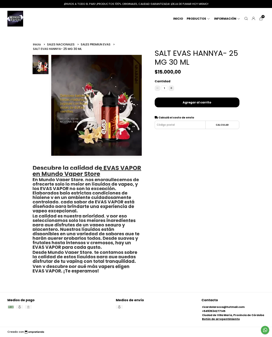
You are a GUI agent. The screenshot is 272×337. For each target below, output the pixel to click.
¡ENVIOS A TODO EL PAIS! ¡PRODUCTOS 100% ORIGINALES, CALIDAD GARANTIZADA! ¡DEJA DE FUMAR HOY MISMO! (136, 4)
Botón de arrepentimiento (221, 319)
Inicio (178, 18)
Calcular (222, 124)
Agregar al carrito (197, 102)
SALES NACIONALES (61, 44)
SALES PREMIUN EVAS (96, 44)
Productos (197, 18)
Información (225, 18)
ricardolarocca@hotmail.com (223, 307)
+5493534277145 (213, 311)
